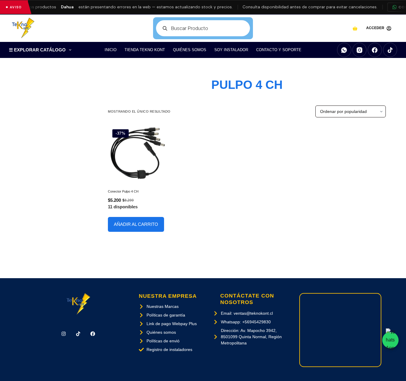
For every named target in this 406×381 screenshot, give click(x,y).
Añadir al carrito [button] (136, 224)
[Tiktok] (78, 334)
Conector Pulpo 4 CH (123, 191)
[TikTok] (390, 50)
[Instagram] (360, 50)
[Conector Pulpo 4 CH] (138, 153)
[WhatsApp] (344, 50)
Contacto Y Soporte (278, 50)
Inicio (111, 50)
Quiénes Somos (189, 50)
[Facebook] (375, 50)
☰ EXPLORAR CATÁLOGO (37, 49)
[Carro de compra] (355, 28)
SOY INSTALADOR (231, 50)
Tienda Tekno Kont (145, 50)
